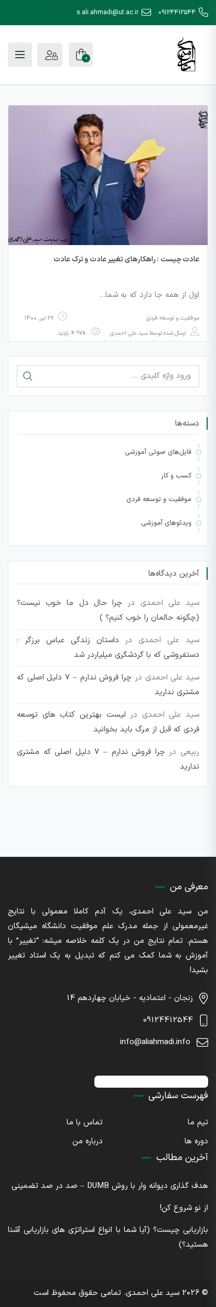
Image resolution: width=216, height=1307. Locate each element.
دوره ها (196, 1141)
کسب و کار (176, 476)
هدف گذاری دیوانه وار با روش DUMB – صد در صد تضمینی (110, 1186)
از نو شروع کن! (184, 1208)
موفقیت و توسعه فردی (172, 318)
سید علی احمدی (129, 333)
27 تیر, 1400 (39, 318)
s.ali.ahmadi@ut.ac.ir (107, 12)
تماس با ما (85, 1123)
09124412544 (177, 12)
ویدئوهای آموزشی (166, 523)
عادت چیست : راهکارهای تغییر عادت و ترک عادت (126, 259)
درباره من (87, 1141)
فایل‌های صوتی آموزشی (158, 452)
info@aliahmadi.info (155, 1042)
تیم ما (198, 1123)
